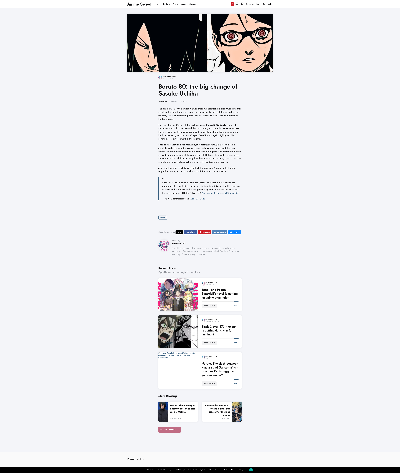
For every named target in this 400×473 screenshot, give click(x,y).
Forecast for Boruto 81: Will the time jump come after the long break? (217, 410)
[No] (397, 470)
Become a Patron (137, 459)
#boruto (205, 193)
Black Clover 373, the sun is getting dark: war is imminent (219, 330)
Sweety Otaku (170, 76)
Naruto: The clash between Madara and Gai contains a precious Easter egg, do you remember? (220, 369)
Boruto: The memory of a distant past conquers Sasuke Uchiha (182, 408)
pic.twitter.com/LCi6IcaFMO (224, 193)
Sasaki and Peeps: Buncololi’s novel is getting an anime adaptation (220, 293)
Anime (162, 217)
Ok (251, 470)
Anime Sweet (139, 4)
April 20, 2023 (197, 198)
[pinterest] (232, 4)
